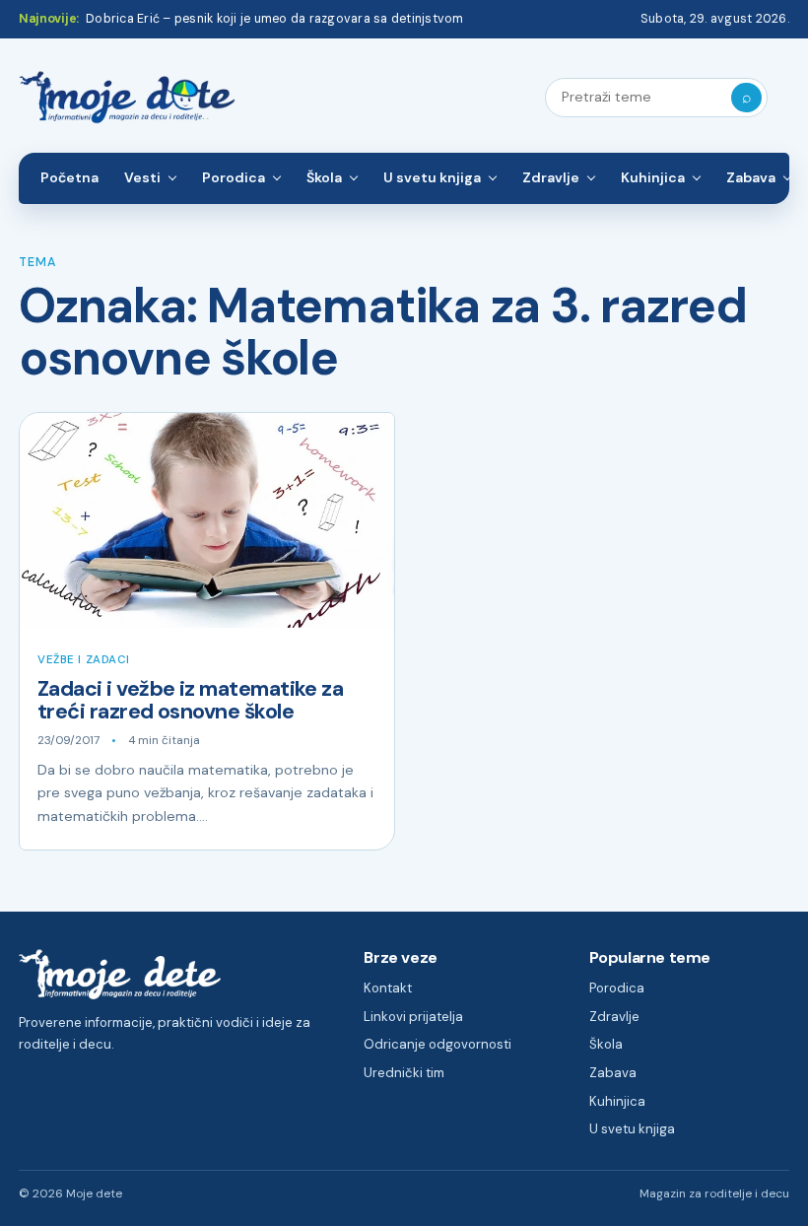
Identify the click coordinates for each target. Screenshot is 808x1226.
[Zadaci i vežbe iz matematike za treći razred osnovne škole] (207, 520)
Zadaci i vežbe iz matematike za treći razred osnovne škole (190, 700)
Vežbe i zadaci (83, 659)
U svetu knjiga (432, 177)
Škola (324, 177)
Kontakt (388, 988)
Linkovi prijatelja (413, 1016)
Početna (69, 177)
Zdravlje (550, 177)
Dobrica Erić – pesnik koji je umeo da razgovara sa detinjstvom (274, 19)
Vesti (142, 177)
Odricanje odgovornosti (437, 1044)
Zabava (750, 177)
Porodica (233, 177)
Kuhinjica (653, 177)
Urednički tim (404, 1072)
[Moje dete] (127, 98)
